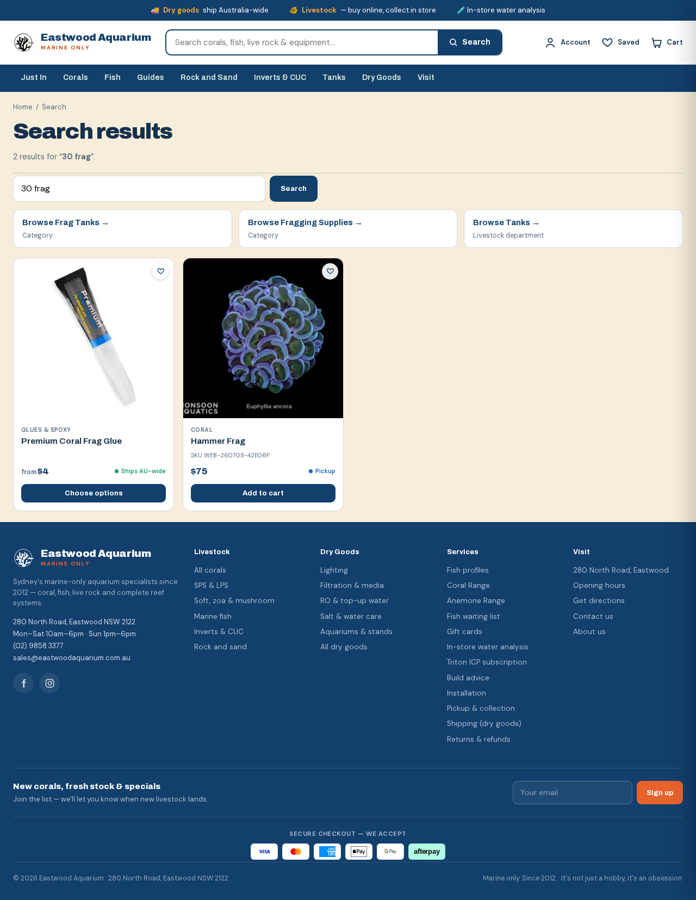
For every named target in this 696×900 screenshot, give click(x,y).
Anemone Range (476, 600)
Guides (150, 77)
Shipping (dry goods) (484, 723)
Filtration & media (352, 585)
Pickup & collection (481, 708)
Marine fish (213, 616)
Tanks (334, 77)
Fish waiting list (473, 616)
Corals (75, 77)
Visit (426, 77)
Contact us (593, 616)
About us (589, 631)
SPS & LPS (211, 585)
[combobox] (302, 42)
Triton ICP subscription (487, 662)
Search (294, 188)
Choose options (94, 493)
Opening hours (599, 585)
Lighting (334, 570)
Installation (466, 693)
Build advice (468, 677)
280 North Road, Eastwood (621, 570)
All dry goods (344, 646)
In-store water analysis (488, 646)
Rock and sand (220, 646)
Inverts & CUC (280, 77)
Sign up (660, 793)
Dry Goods (381, 77)
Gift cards (464, 631)
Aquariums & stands (356, 631)
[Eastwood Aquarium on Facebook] (23, 683)
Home (23, 106)
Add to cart (263, 493)
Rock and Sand (209, 77)
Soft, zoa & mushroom (234, 600)
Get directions (599, 600)
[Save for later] (160, 271)
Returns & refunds (479, 739)
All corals (210, 570)
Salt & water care (351, 616)
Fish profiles (468, 570)
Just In (34, 77)
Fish (112, 77)
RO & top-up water (354, 600)
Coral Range (468, 585)
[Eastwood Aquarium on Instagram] (49, 683)
